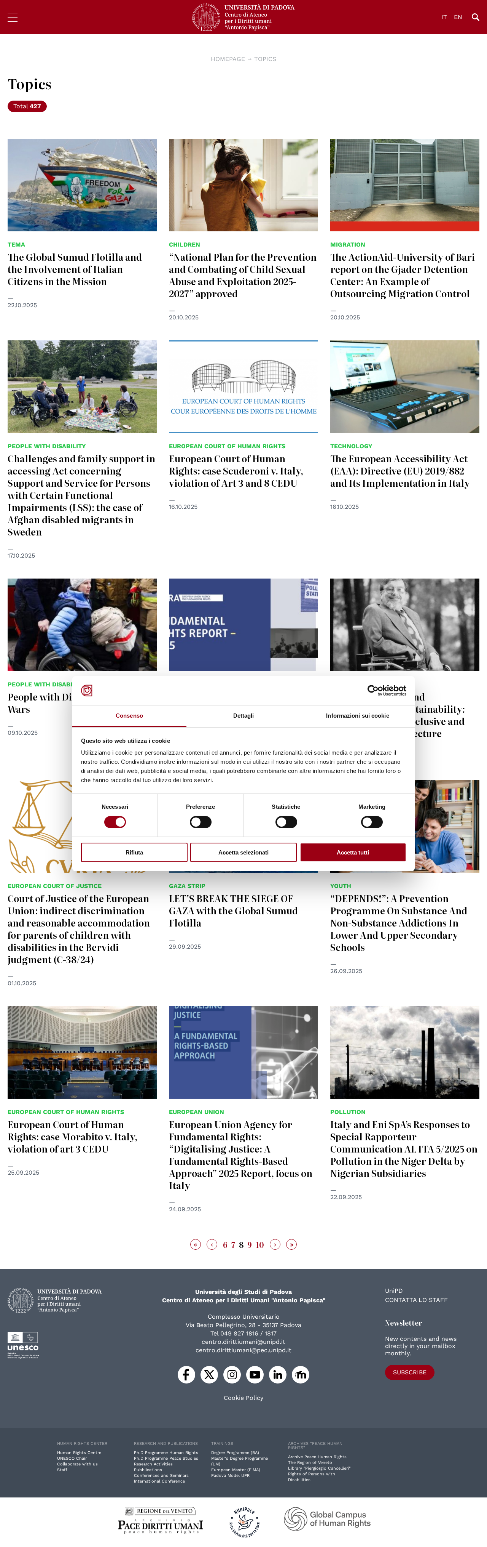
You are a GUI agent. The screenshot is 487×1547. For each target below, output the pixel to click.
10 (260, 1244)
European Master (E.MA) (235, 1469)
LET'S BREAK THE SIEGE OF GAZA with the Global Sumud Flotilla (233, 910)
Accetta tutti (353, 852)
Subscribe (410, 1372)
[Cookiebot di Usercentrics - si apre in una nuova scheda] (373, 690)
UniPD (394, 1290)
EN (458, 17)
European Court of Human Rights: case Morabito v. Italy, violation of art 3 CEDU (72, 1136)
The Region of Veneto (310, 1462)
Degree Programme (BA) (235, 1452)
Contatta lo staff (416, 1299)
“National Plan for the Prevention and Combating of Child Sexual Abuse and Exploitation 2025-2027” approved (243, 275)
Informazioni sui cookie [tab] (357, 715)
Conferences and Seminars (161, 1475)
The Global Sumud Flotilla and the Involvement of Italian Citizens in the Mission (75, 269)
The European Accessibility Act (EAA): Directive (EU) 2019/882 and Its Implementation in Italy (400, 470)
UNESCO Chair (72, 1458)
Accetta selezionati (243, 852)
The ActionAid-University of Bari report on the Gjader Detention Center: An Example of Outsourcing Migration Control (402, 275)
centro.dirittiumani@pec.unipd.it (243, 1350)
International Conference (159, 1481)
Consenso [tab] (129, 715)
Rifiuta (134, 852)
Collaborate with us (77, 1464)
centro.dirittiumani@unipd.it (243, 1341)
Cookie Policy (243, 1398)
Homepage (228, 59)
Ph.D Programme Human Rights (166, 1452)
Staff (62, 1469)
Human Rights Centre (79, 1452)
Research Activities (153, 1464)
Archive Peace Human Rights (317, 1456)
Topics (265, 59)
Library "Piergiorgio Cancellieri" (319, 1468)
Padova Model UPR (230, 1475)
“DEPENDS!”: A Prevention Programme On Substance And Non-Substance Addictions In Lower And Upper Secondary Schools (398, 922)
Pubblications (148, 1469)
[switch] (201, 822)
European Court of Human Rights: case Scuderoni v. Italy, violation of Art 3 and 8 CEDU (236, 470)
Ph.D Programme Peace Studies (166, 1458)
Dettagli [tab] (243, 715)
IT (444, 17)
